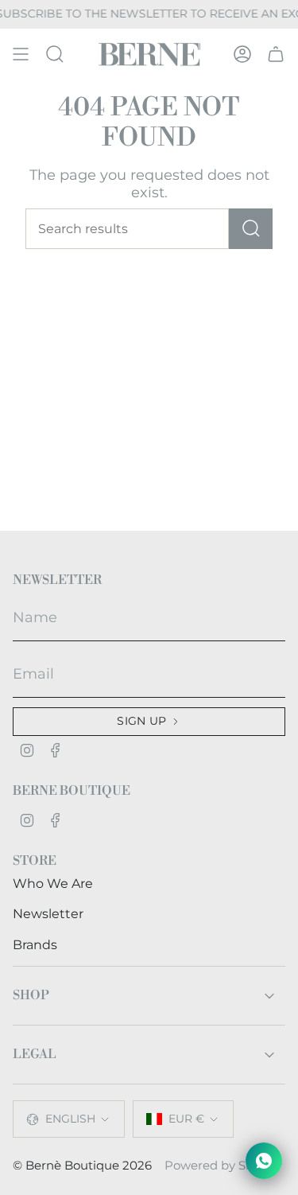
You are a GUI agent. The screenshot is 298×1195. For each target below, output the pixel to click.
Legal (34, 1054)
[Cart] (275, 54)
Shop (31, 995)
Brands (35, 944)
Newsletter (48, 913)
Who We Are (53, 883)
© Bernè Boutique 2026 (82, 1165)
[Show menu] (21, 54)
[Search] (251, 228)
